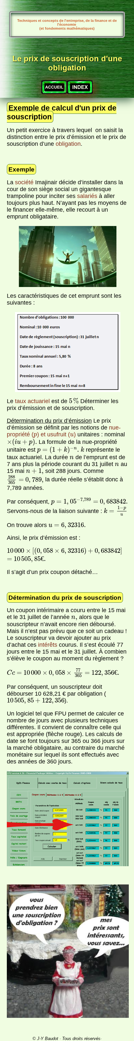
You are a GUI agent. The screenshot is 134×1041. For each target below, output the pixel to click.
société (24, 182)
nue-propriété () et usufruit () (64, 431)
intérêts (47, 644)
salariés (87, 196)
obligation (68, 144)
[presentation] (74, 401)
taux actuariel (32, 401)
